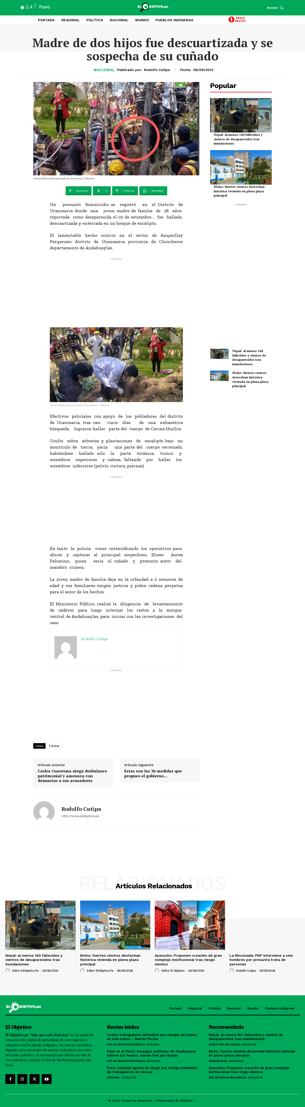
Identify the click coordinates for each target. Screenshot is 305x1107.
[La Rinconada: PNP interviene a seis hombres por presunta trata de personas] (265, 925)
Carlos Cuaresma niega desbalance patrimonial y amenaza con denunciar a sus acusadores (72, 776)
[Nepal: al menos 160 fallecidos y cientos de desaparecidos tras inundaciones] (241, 115)
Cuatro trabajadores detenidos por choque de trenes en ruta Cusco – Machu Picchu (152, 1037)
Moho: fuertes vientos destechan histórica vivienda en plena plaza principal (239, 190)
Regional (113, 1077)
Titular (54, 746)
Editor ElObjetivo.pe (25, 970)
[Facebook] (10, 1079)
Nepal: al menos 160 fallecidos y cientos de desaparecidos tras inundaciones (238, 138)
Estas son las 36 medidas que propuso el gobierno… (153, 773)
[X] (34, 1079)
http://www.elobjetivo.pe (80, 816)
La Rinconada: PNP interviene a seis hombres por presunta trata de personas (261, 959)
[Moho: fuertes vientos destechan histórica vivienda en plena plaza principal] (241, 167)
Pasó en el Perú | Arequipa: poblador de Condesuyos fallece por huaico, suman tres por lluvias (151, 1053)
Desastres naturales (224, 1044)
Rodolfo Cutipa (157, 70)
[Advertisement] (116, 292)
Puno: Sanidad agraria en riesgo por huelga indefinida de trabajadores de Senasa (152, 1070)
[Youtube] (47, 1079)
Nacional (104, 70)
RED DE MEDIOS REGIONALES (126, 1044)
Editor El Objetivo (173, 970)
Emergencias (218, 1061)
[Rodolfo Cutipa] (44, 812)
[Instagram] (22, 1079)
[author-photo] (8, 970)
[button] (276, 7)
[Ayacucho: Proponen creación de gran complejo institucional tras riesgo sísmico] (190, 925)
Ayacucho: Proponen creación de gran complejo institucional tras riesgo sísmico (188, 959)
